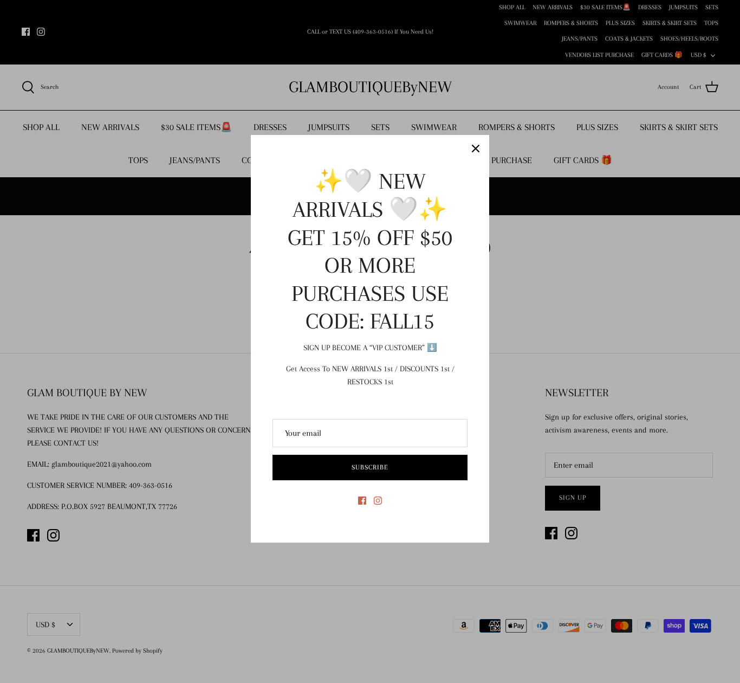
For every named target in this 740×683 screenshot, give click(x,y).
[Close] (476, 148)
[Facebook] (362, 501)
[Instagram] (378, 501)
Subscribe (370, 467)
